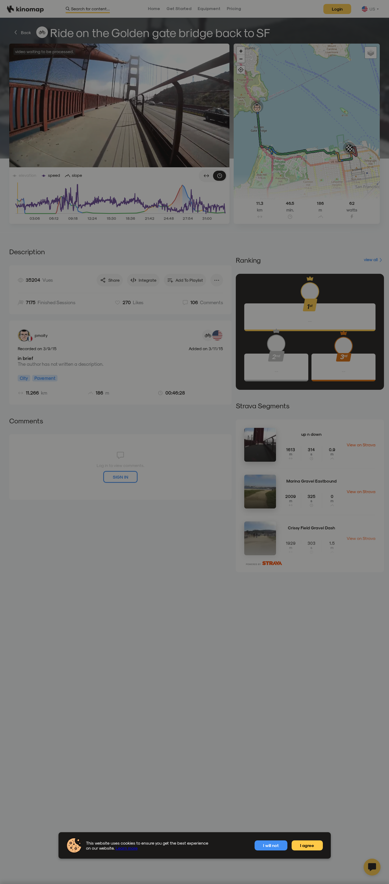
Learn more (127, 847)
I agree (307, 845)
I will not (271, 845)
